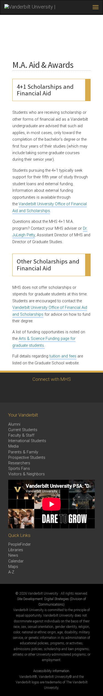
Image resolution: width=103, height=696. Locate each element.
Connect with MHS (51, 379)
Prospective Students (26, 457)
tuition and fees (62, 356)
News (13, 555)
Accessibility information (51, 671)
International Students (27, 441)
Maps (13, 566)
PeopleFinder (19, 544)
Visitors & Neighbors (26, 474)
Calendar (16, 561)
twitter (43, 392)
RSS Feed (58, 392)
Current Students (22, 430)
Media (13, 446)
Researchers (19, 463)
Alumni (14, 424)
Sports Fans (19, 468)
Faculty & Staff (21, 435)
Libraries (15, 550)
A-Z (11, 572)
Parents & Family (23, 452)
